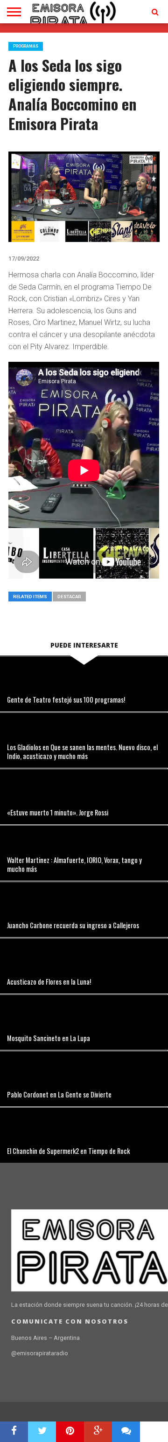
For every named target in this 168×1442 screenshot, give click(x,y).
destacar (69, 596)
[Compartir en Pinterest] (70, 1431)
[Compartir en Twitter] (42, 1431)
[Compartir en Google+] (98, 1431)
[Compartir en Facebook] (14, 1431)
